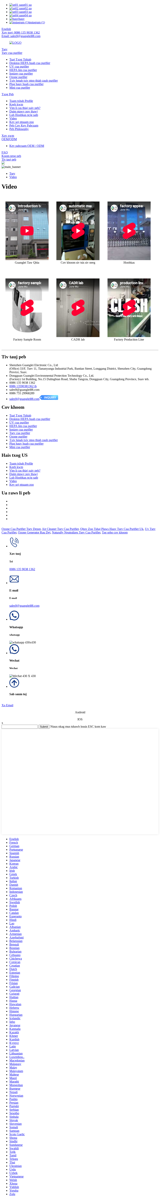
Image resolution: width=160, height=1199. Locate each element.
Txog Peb (8, 94)
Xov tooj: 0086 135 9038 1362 (21, 32)
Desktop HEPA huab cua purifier (29, 63)
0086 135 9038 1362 (22, 569)
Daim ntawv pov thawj (23, 111)
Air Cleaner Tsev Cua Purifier (60, 529)
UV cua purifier (19, 66)
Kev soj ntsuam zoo (21, 122)
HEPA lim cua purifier (23, 70)
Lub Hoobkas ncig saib (23, 115)
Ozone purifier (18, 77)
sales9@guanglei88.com (24, 399)
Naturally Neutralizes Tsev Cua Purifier (76, 532)
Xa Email (7, 705)
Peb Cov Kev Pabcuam (23, 125)
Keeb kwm (16, 104)
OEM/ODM (9, 139)
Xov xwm (8, 135)
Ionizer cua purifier (21, 73)
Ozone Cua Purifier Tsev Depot (21, 529)
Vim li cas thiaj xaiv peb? (24, 108)
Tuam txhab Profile (21, 101)
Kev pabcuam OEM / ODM (26, 145)
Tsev (4, 49)
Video (13, 118)
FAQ (5, 152)
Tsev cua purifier (12, 52)
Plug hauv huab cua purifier (26, 84)
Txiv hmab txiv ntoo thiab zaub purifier (33, 80)
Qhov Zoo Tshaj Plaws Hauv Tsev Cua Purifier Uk (111, 529)
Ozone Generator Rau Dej (34, 532)
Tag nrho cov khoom (115, 532)
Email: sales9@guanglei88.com (21, 36)
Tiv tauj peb (9, 159)
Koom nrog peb (11, 156)
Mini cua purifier (19, 87)
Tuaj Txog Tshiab (20, 59)
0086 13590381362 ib (23, 386)
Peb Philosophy (19, 129)
